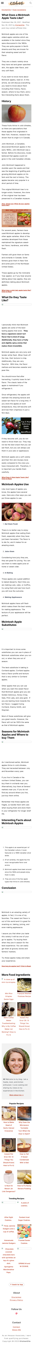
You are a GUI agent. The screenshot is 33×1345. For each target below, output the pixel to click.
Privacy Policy (16, 1300)
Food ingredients (19, 10)
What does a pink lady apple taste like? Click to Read (16, 291)
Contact (16, 1327)
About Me (16, 1330)
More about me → (16, 1095)
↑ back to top (16, 1285)
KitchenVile (6, 10)
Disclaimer (16, 1297)
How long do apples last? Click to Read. (16, 966)
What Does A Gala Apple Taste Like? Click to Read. (15, 478)
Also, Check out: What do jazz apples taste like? (16, 204)
